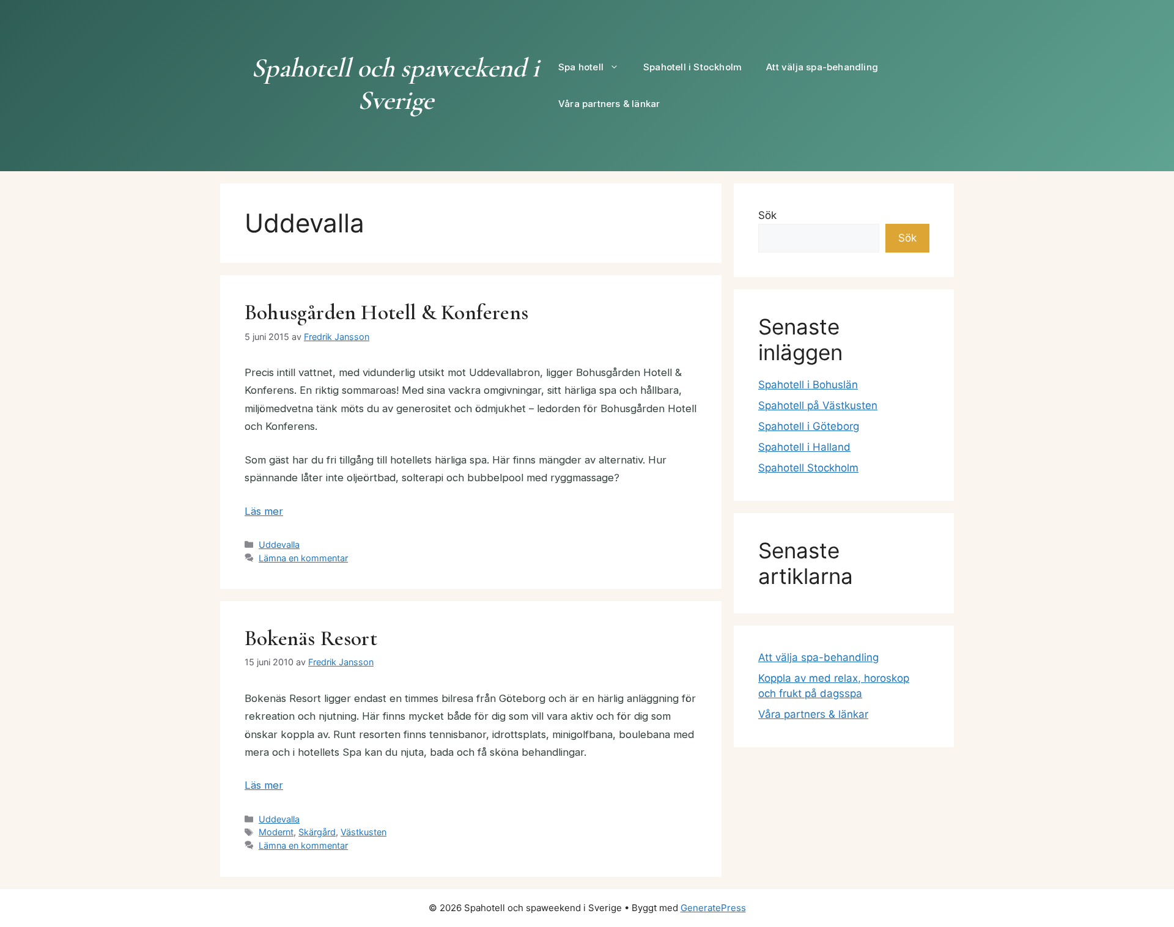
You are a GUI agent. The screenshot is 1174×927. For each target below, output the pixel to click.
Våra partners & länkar (609, 103)
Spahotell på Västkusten (817, 405)
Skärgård (317, 832)
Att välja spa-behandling (822, 67)
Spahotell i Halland (804, 447)
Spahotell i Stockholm (692, 67)
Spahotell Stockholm (808, 468)
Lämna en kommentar (303, 558)
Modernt (276, 832)
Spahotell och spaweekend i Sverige (395, 84)
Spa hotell (581, 67)
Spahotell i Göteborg (808, 426)
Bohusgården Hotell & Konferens (386, 312)
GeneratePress (713, 908)
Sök (767, 215)
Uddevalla (279, 544)
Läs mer (264, 511)
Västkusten (363, 832)
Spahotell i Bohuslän (808, 385)
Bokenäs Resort (311, 638)
